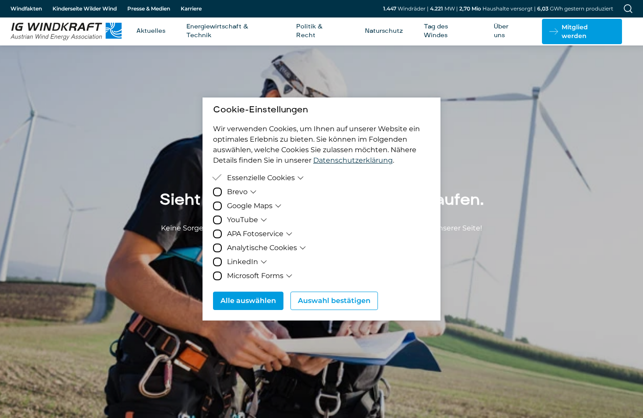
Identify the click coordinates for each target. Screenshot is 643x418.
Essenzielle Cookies (261, 178)
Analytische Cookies (262, 248)
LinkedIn (242, 262)
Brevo (237, 192)
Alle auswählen (248, 300)
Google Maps (250, 206)
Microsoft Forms (255, 276)
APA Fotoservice (255, 234)
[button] (582, 31)
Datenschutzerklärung (353, 160)
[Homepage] (63, 31)
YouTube (242, 220)
